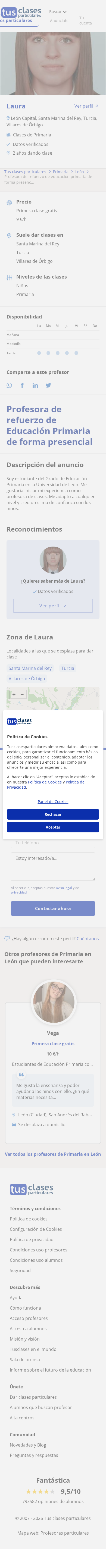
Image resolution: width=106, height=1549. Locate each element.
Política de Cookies (45, 782)
